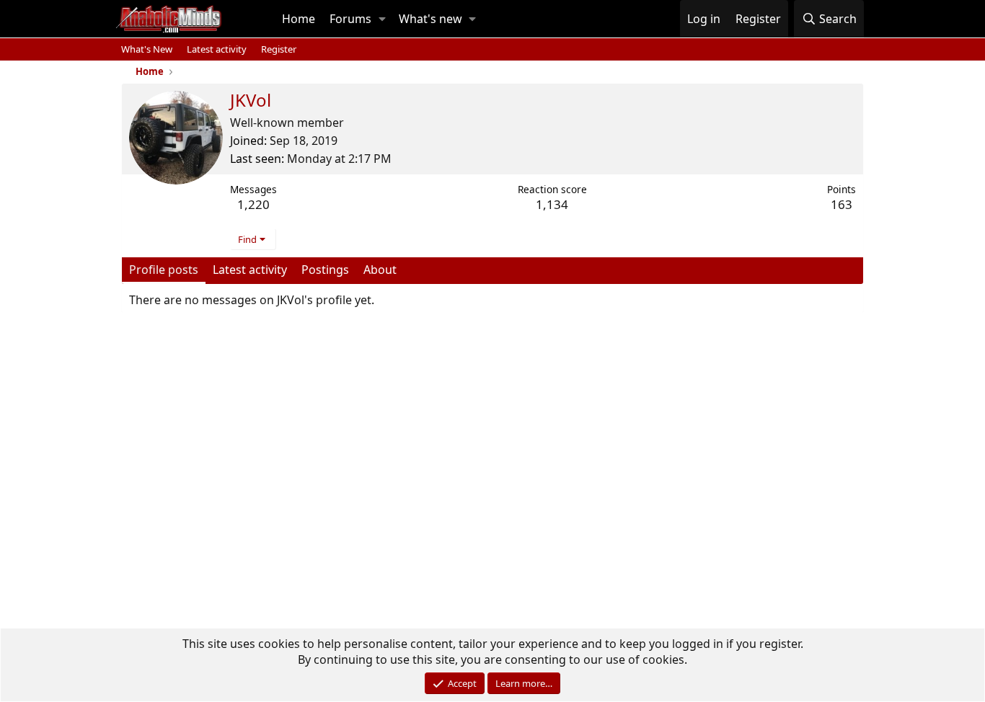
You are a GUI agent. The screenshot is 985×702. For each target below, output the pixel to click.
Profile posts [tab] (163, 269)
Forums (350, 19)
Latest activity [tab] (250, 269)
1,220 (253, 204)
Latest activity (217, 49)
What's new (430, 19)
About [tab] (380, 269)
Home (298, 19)
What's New (146, 49)
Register (278, 49)
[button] (382, 18)
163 (841, 204)
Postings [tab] (325, 269)
